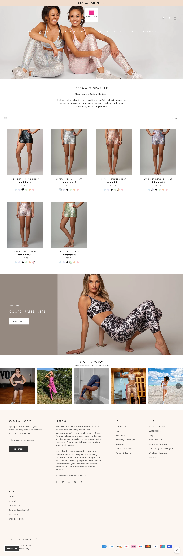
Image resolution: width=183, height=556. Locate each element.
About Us (153, 457)
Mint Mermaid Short (69, 251)
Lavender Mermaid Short (158, 179)
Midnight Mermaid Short (25, 179)
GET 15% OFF (12, 548)
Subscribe (18, 449)
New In (12, 496)
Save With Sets (116, 31)
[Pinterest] (75, 481)
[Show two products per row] (5, 118)
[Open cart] (175, 17)
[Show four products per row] (10, 118)
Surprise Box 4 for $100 (19, 510)
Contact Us (121, 426)
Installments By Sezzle (126, 448)
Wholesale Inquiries (158, 453)
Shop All (12, 501)
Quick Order (149, 31)
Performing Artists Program (161, 448)
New (29, 31)
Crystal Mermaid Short (69, 179)
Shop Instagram (16, 519)
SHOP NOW (19, 321)
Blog (151, 435)
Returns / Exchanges (125, 439)
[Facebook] (57, 481)
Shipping (120, 444)
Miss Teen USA (155, 439)
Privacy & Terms (123, 453)
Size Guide (120, 435)
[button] (23, 182)
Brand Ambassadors (158, 426)
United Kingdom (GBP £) (24, 539)
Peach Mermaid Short (113, 179)
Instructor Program (158, 444)
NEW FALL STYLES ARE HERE (91, 3)
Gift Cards (13, 514)
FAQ (117, 431)
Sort (172, 118)
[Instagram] (69, 481)
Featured (42, 31)
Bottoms (86, 31)
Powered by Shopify (20, 548)
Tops (99, 31)
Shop (56, 31)
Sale (133, 31)
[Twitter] (63, 481)
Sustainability (155, 431)
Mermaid (70, 31)
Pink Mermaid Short (25, 251)
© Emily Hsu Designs (22, 545)
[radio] (15, 189)
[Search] (169, 17)
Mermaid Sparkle (16, 505)
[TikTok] (81, 481)
